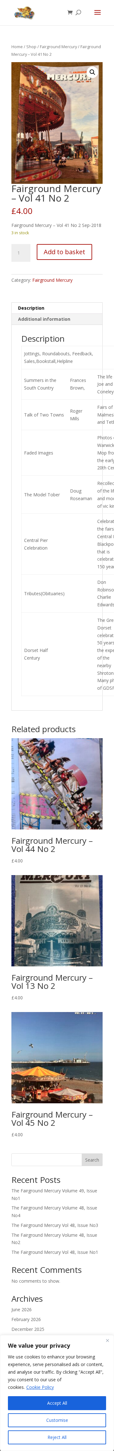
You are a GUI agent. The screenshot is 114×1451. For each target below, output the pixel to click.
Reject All (57, 1437)
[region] (57, 1393)
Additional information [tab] (44, 319)
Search (92, 1160)
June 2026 (21, 1309)
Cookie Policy (40, 1387)
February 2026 (26, 1319)
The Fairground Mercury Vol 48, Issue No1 (54, 1252)
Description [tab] (31, 308)
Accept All (57, 1403)
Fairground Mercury (58, 46)
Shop (31, 46)
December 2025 (27, 1329)
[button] (92, 72)
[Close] (107, 1340)
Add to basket (64, 252)
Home (17, 46)
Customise (57, 1420)
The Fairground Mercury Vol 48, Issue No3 (54, 1225)
